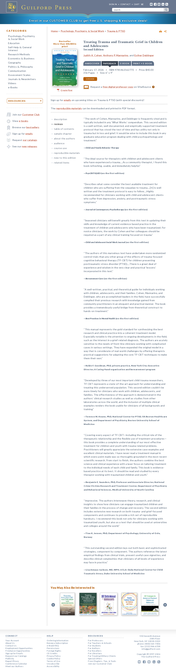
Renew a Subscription (57, 643)
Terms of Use (53, 661)
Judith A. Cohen (92, 55)
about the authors (64, 138)
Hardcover (92, 63)
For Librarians (95, 653)
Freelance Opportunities (18, 650)
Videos (12, 83)
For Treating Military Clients (102, 656)
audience (59, 143)
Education (14, 43)
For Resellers (95, 650)
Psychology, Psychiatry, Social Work (21, 38)
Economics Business (21, 59)
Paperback (109, 63)
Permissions (53, 648)
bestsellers (32, 127)
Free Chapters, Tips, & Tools (102, 661)
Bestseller (65, 41)
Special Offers (95, 658)
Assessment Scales (19, 74)
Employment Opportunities (19, 648)
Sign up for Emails (14, 653)
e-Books (13, 87)
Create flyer (67, 90)
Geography (14, 62)
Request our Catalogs (16, 656)
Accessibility (53, 666)
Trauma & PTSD (116, 31)
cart (137, 4)
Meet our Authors (14, 666)
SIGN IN (113, 4)
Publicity (10, 658)
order (90, 79)
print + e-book (142, 63)
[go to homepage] (40, 7)
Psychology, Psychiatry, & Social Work (82, 31)
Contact (125, 4)
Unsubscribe (53, 663)
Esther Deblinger (144, 55)
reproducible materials (69, 108)
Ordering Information (57, 640)
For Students (94, 645)
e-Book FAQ (53, 645)
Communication (17, 70)
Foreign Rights (54, 650)
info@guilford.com (151, 649)
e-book (124, 63)
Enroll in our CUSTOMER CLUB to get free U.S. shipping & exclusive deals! (88, 20)
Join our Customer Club (100, 663)
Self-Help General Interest (20, 49)
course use (60, 148)
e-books (23, 120)
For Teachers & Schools (100, 643)
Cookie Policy (53, 658)
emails (29, 133)
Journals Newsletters (22, 79)
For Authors (94, 648)
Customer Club (31, 114)
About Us (10, 643)
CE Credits (52, 653)
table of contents (64, 128)
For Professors (95, 640)
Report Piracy (12, 661)
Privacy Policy (53, 656)
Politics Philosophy (20, 67)
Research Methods (19, 54)
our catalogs (30, 140)
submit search (166, 10)
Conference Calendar (16, 663)
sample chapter (63, 133)
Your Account (12, 640)
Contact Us (11, 645)
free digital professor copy (118, 86)
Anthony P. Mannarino (115, 55)
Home (54, 31)
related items (61, 162)
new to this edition (65, 157)
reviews (58, 124)
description (60, 119)
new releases (29, 146)
